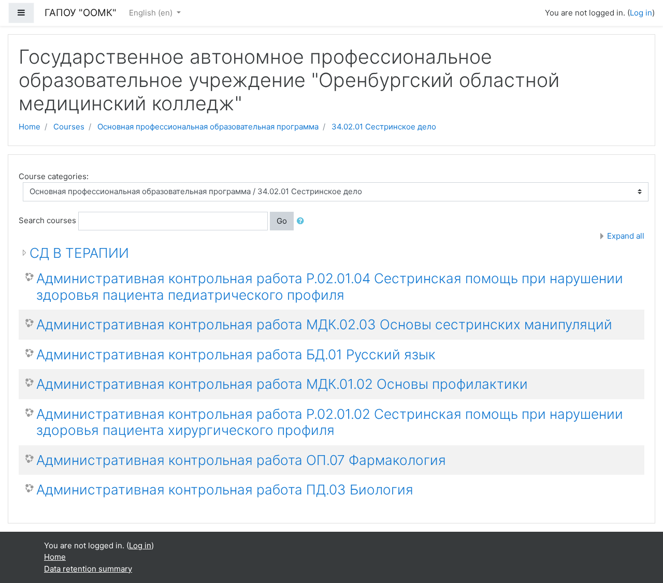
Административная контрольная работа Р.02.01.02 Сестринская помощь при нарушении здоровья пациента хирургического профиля (329, 422)
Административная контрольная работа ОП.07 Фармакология (241, 460)
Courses (68, 127)
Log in (641, 13)
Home (29, 127)
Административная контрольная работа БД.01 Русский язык (236, 354)
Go (282, 221)
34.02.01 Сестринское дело (384, 127)
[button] (302, 221)
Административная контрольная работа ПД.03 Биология (224, 490)
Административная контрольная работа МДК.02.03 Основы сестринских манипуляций (324, 324)
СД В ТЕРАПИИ (79, 253)
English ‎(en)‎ (152, 13)
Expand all (625, 236)
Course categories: (54, 176)
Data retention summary (88, 569)
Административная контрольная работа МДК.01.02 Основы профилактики (282, 384)
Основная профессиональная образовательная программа (208, 127)
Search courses (47, 220)
